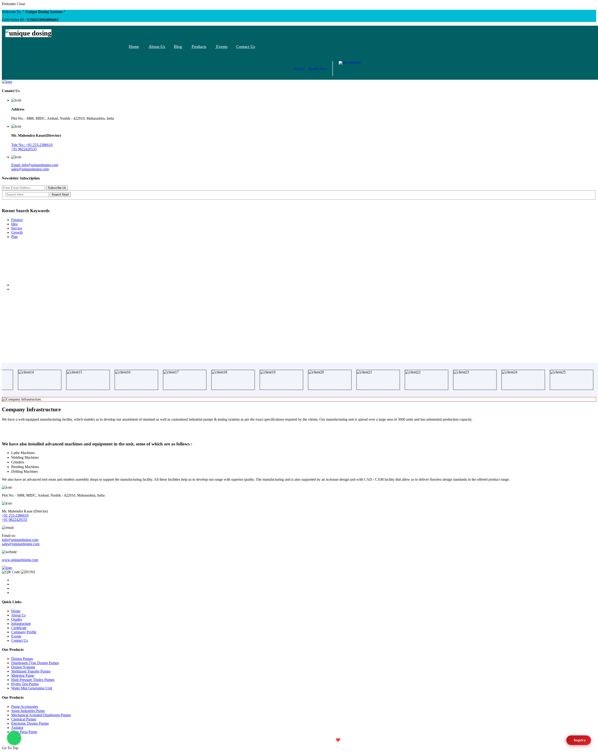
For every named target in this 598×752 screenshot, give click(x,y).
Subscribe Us (57, 188)
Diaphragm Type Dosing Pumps (35, 663)
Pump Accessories (24, 707)
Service (16, 228)
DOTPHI (366, 740)
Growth (17, 232)
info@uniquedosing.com (20, 540)
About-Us (157, 46)
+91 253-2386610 (15, 515)
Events (221, 46)
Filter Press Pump (24, 732)
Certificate (18, 628)
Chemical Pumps (23, 719)
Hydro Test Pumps (25, 684)
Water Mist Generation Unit (31, 688)
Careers (299, 69)
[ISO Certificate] (349, 68)
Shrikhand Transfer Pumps (30, 671)
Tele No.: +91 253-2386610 (32, 145)
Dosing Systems (23, 667)
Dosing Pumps (22, 659)
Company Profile (23, 632)
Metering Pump (22, 675)
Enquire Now (318, 69)
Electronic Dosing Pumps (30, 723)
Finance (17, 220)
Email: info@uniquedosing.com (34, 165)
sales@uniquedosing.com (30, 169)
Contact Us (245, 46)
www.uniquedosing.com (20, 560)
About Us (18, 615)
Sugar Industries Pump (28, 711)
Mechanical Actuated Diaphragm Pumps (41, 715)
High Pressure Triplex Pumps (32, 680)
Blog (178, 46)
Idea (14, 224)
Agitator (17, 728)
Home (134, 46)
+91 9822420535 (24, 149)
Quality (16, 619)
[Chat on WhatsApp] (14, 738)
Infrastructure (21, 624)
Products (199, 46)
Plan (14, 237)
